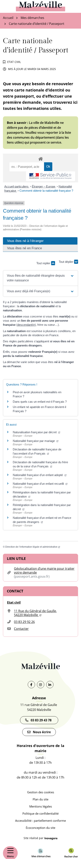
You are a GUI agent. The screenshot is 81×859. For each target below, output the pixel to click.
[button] (40, 278)
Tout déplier (66, 261)
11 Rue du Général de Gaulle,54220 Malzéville (35, 613)
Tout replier (43, 263)
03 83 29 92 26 (24, 622)
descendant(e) (26, 324)
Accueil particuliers (16, 186)
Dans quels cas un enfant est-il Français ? (40, 401)
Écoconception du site (40, 828)
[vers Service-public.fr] (50, 176)
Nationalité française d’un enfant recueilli (40, 483)
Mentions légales (40, 806)
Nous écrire (42, 732)
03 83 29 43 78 (42, 720)
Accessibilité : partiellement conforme (40, 821)
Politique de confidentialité (40, 813)
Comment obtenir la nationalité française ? (46, 190)
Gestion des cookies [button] (40, 792)
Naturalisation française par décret (36, 432)
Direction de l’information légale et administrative (32, 546)
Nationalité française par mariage (35, 441)
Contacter (21, 629)
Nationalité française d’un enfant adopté (39, 475)
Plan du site (40, 799)
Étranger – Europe (44, 186)
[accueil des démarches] (40, 158)
